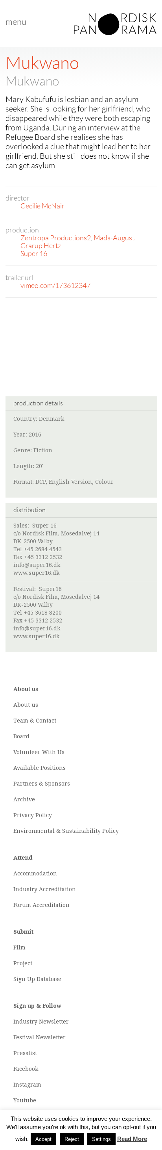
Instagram (27, 1084)
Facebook (25, 1069)
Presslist (25, 1053)
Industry (25, 889)
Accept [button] (43, 1139)
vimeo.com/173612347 (55, 286)
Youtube (24, 1100)
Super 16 (33, 254)
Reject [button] (71, 1139)
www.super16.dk (36, 573)
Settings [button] (101, 1139)
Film (19, 947)
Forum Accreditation (41, 905)
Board (21, 736)
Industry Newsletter (41, 1021)
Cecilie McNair (42, 206)
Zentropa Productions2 (55, 238)
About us (25, 705)
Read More (132, 1138)
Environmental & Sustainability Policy (66, 831)
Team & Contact (34, 720)
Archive (24, 799)
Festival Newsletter (39, 1037)
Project (22, 963)
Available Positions (39, 768)
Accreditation (57, 889)
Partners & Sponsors (41, 783)
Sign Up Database (37, 979)
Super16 (50, 589)
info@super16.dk (36, 565)
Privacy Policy (32, 815)
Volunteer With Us (38, 752)
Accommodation (35, 873)
